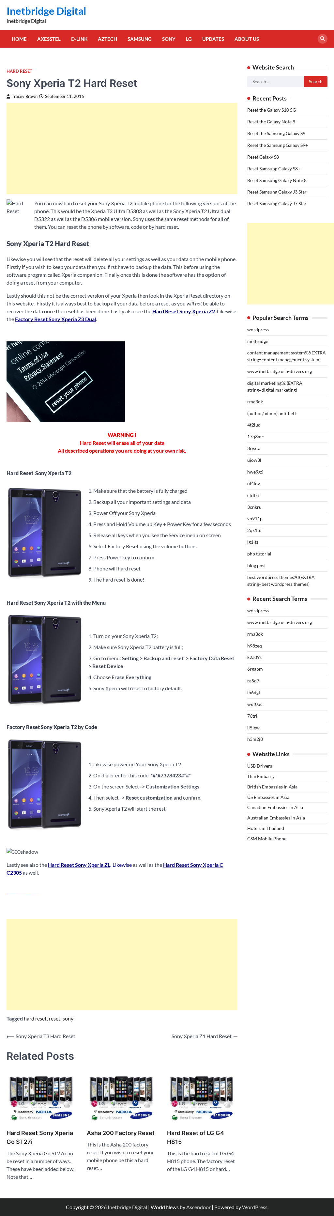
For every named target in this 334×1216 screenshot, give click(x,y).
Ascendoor (198, 1207)
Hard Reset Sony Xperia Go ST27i (40, 1137)
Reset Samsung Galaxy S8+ (273, 168)
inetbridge (257, 341)
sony (68, 1018)
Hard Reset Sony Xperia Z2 (183, 311)
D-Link (79, 39)
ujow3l (254, 460)
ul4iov (253, 483)
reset (54, 1018)
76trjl (253, 716)
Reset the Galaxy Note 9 (271, 121)
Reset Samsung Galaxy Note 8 (277, 180)
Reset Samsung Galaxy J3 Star (277, 192)
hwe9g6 (255, 472)
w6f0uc (255, 704)
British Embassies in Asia (272, 786)
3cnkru (254, 507)
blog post (256, 565)
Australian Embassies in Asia (276, 817)
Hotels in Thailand (265, 828)
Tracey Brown (25, 96)
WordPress (254, 1207)
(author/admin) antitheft (271, 413)
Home (19, 39)
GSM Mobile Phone (266, 838)
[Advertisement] (122, 148)
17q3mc (255, 436)
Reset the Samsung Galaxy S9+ (277, 145)
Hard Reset (19, 71)
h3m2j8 (255, 739)
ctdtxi (253, 495)
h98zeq (254, 645)
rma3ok (255, 401)
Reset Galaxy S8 (263, 157)
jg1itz (252, 542)
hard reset (35, 1018)
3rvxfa (253, 448)
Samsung (140, 39)
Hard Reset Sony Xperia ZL (79, 865)
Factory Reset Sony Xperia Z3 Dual (55, 319)
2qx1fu (254, 530)
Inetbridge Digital (46, 11)
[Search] (322, 39)
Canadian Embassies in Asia (275, 807)
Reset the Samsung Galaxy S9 (276, 133)
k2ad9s (254, 657)
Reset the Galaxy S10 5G (271, 110)
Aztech (107, 39)
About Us (247, 39)
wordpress (258, 329)
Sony (168, 39)
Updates (213, 39)
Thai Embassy (261, 776)
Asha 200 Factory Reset (121, 1133)
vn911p (255, 518)
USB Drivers (259, 766)
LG (189, 39)
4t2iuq (254, 425)
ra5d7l (254, 680)
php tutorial (259, 553)
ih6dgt (253, 692)
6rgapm (255, 669)
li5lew (253, 727)
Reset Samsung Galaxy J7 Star (277, 203)
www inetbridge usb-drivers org (279, 371)
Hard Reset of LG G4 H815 (195, 1137)
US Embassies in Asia (268, 797)
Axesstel (49, 39)
